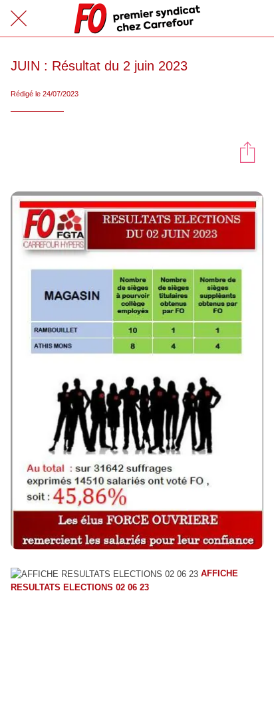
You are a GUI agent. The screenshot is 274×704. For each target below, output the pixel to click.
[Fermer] (19, 19)
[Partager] (247, 152)
